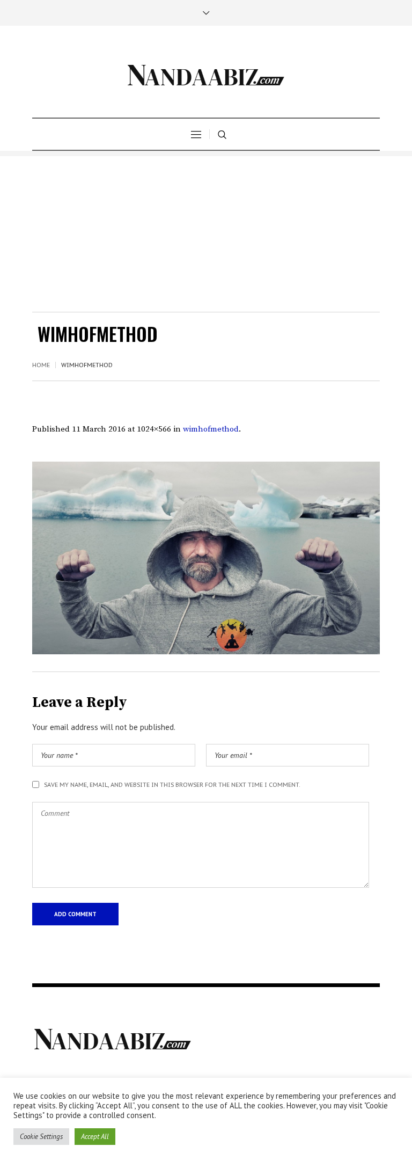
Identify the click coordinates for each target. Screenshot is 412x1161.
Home (41, 365)
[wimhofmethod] (206, 558)
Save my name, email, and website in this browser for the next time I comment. (172, 784)
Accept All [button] (95, 1136)
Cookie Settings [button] (41, 1136)
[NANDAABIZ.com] (206, 71)
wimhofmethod (211, 429)
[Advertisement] (206, 231)
